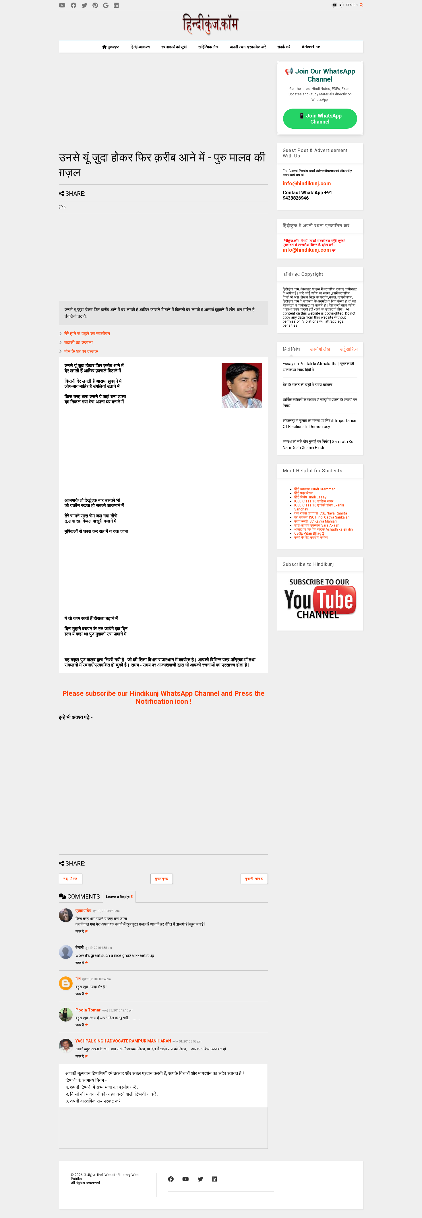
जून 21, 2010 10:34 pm (96, 979)
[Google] (106, 6)
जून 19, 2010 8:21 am (106, 911)
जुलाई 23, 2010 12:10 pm (117, 1010)
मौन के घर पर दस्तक (81, 351)
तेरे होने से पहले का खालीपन (87, 333)
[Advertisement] (163, 101)
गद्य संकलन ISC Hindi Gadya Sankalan (322, 517)
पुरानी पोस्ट (254, 879)
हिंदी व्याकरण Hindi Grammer (314, 489)
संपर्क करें (283, 47)
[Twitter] (84, 6)
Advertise (311, 47)
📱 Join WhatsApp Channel (320, 119)
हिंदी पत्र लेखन (303, 493)
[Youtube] (62, 6)
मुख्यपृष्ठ (113, 47)
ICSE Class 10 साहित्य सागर (313, 501)
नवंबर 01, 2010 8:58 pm (187, 1041)
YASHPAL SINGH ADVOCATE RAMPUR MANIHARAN (123, 1041)
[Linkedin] (116, 6)
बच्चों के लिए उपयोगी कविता (311, 537)
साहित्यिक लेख (208, 47)
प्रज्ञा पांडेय (83, 910)
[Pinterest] (95, 6)
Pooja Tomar (88, 1010)
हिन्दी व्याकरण (140, 47)
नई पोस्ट (70, 879)
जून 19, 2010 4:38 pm (98, 947)
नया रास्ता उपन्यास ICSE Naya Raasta (320, 513)
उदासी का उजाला (78, 342)
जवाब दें (80, 931)
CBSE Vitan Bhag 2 (309, 533)
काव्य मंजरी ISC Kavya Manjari (315, 521)
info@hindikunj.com (307, 183)
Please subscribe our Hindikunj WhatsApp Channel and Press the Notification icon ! (163, 697)
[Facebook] (73, 6)
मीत (78, 978)
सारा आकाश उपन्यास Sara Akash (316, 525)
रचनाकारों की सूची (174, 47)
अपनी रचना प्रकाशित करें (248, 47)
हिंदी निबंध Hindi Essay (310, 497)
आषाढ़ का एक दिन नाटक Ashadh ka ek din (323, 529)
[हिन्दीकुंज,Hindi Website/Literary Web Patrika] (211, 33)
